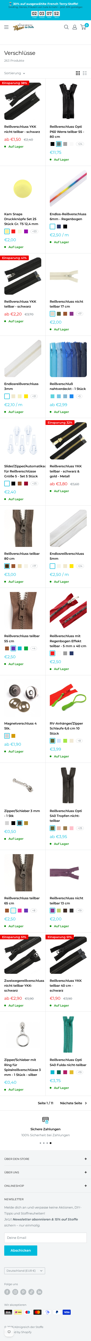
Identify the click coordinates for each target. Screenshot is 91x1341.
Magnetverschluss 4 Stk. (20, 725)
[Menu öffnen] (6, 27)
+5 (79, 396)
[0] (83, 27)
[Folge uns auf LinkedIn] (39, 1292)
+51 (34, 396)
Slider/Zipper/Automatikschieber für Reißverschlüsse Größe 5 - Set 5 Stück (22, 471)
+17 (79, 313)
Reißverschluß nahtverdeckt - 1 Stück (68, 386)
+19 (79, 910)
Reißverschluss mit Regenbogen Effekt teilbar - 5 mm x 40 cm (68, 641)
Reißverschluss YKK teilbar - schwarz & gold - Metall (66, 471)
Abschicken (21, 1250)
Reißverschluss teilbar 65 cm (22, 900)
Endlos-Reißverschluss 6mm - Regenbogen (68, 216)
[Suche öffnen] (66, 27)
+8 (79, 740)
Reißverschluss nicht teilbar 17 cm (66, 303)
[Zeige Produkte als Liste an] (85, 73)
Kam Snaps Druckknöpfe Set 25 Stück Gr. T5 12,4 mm (21, 219)
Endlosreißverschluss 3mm (21, 386)
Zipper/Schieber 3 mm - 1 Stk (22, 813)
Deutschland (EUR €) (21, 1270)
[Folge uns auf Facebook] (7, 1292)
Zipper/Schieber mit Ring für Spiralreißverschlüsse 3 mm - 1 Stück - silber (22, 1067)
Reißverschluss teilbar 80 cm (22, 556)
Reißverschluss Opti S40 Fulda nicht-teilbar (68, 1062)
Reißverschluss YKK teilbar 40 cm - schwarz (66, 986)
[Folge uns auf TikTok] (31, 1292)
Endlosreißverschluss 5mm (67, 556)
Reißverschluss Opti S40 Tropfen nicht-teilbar (66, 816)
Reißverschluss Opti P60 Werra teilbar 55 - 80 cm (67, 132)
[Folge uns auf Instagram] (15, 1292)
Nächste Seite (71, 1103)
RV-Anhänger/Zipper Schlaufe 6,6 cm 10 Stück (66, 728)
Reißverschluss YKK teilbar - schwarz (20, 303)
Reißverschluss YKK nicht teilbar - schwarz (22, 129)
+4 (33, 648)
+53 (34, 231)
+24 (80, 143)
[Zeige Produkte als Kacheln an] (78, 73)
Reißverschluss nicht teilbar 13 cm (66, 900)
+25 (34, 483)
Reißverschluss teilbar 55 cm (22, 638)
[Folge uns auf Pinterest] (23, 1292)
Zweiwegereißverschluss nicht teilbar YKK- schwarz (22, 986)
